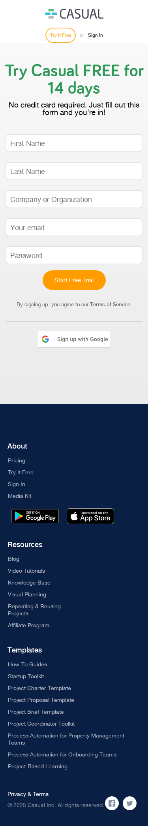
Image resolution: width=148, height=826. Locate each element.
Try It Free (60, 35)
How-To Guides (27, 664)
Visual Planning (27, 594)
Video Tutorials (26, 571)
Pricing (16, 460)
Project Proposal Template (41, 700)
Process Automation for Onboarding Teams (62, 754)
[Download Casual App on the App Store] (90, 516)
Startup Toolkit (26, 676)
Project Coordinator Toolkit (41, 723)
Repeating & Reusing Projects (34, 610)
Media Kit (19, 496)
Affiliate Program (28, 625)
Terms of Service (110, 304)
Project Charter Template (39, 688)
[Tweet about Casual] (130, 803)
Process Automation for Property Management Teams (66, 739)
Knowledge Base (29, 582)
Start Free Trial (74, 280)
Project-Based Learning (37, 766)
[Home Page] (74, 14)
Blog (13, 559)
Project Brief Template (36, 712)
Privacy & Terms (28, 794)
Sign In (95, 35)
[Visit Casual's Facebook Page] (112, 803)
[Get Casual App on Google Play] (35, 516)
